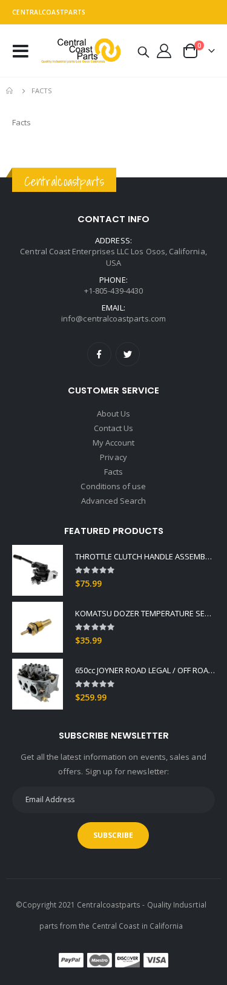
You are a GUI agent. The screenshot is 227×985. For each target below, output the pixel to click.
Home (10, 91)
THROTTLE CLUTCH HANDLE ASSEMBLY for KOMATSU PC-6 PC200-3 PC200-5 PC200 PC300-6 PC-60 (145, 556)
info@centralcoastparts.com (113, 318)
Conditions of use (113, 486)
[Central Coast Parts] (79, 50)
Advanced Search (113, 500)
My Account (114, 442)
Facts (113, 471)
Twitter (128, 354)
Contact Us (114, 428)
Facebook (99, 354)
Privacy (113, 457)
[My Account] (164, 51)
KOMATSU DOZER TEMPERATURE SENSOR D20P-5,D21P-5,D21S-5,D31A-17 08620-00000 (145, 613)
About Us (114, 413)
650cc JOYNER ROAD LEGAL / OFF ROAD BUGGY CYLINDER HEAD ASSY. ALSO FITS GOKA (145, 670)
